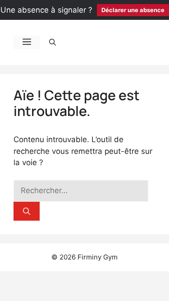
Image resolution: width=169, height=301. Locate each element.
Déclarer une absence (132, 10)
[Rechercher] (27, 211)
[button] (52, 42)
